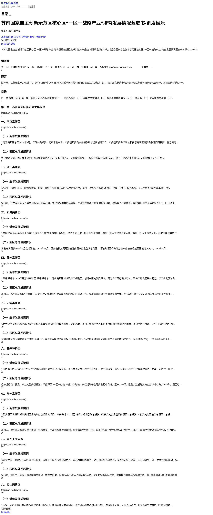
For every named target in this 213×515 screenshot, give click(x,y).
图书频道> (24, 37)
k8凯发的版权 (8, 44)
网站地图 (5, 512)
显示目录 (6, 509)
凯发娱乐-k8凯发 (9, 3)
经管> (33, 37)
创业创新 (41, 37)
